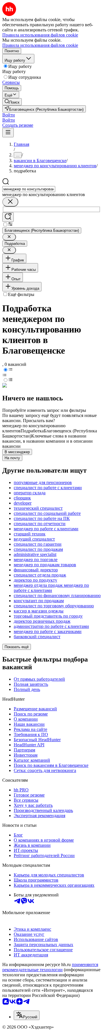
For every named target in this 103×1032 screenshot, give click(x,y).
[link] (12, 101)
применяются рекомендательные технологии (50, 967)
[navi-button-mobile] (8, 132)
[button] (8, 114)
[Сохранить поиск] (8, 217)
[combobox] (28, 189)
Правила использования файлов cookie (40, 45)
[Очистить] (10, 202)
